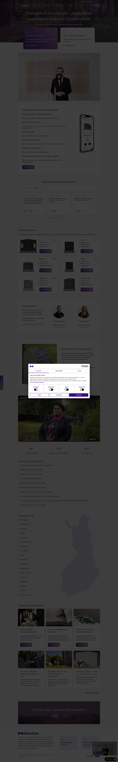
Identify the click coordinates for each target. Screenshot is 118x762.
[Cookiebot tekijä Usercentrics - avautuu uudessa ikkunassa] (82, 366)
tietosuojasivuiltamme (38, 382)
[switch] (51, 390)
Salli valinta (59, 395)
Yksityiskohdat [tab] (59, 370)
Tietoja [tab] (79, 370)
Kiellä (39, 395)
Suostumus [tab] (38, 370)
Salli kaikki (78, 395)
